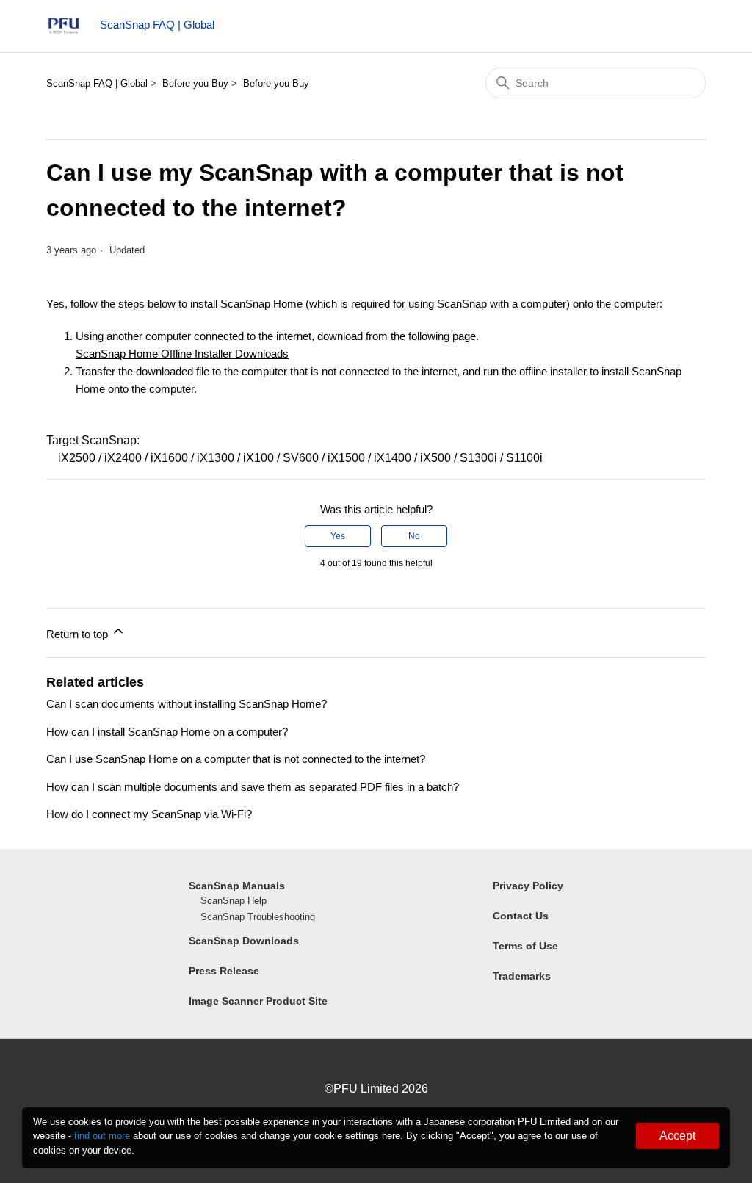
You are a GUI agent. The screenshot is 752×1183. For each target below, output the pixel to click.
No (414, 536)
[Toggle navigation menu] (688, 29)
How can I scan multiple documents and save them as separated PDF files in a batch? (252, 787)
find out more (102, 1135)
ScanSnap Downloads (244, 941)
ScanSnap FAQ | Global (97, 83)
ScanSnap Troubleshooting (257, 916)
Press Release (224, 971)
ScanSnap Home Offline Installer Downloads (182, 353)
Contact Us (521, 916)
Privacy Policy (528, 885)
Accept (677, 1135)
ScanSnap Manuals (237, 885)
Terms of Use (525, 946)
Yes (337, 536)
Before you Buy (195, 83)
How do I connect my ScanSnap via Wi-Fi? (149, 814)
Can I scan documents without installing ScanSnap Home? (186, 704)
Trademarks (522, 976)
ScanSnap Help (233, 900)
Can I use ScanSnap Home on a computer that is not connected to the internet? (235, 759)
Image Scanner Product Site (258, 1001)
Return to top (78, 634)
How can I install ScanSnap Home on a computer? (167, 732)
